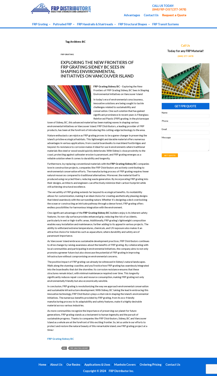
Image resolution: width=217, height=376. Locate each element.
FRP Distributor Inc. (121, 371)
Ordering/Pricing (151, 364)
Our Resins (73, 364)
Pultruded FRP (62, 24)
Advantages (132, 15)
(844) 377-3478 (185, 56)
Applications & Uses (97, 364)
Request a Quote (174, 15)
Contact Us (151, 15)
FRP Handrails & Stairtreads (95, 24)
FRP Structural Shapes (132, 24)
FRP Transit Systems (165, 24)
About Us (56, 364)
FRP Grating (40, 24)
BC (64, 348)
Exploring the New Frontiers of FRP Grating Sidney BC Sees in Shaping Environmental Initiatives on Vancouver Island (97, 69)
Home (42, 364)
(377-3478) (179, 9)
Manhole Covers (125, 364)
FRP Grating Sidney (79, 348)
